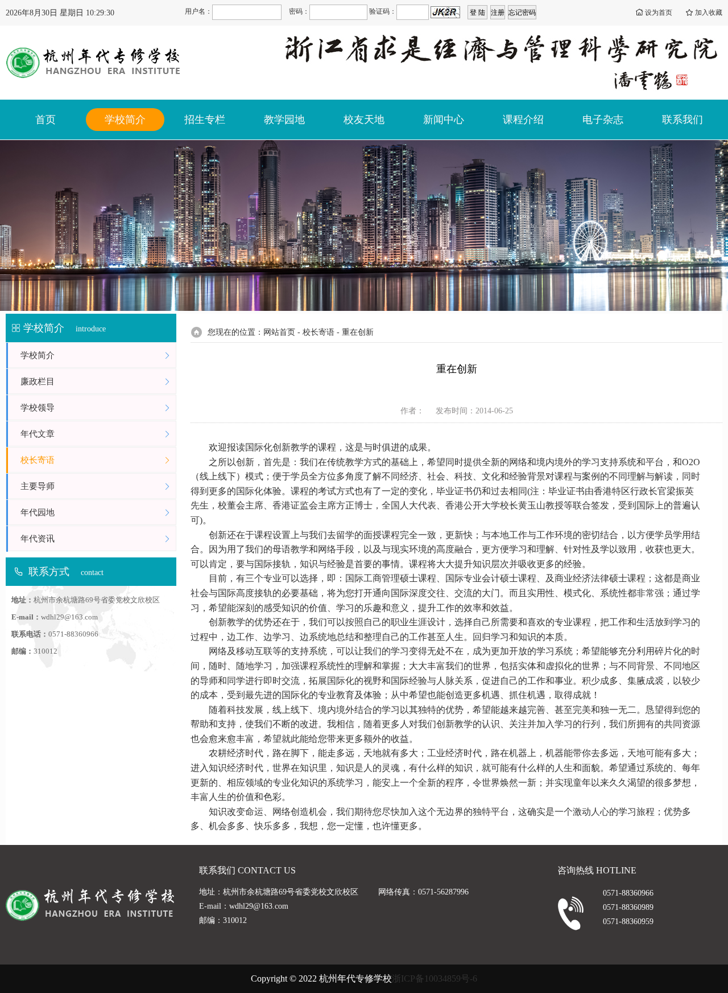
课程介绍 (523, 119)
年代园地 (37, 512)
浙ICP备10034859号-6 (434, 978)
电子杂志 (602, 119)
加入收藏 (708, 13)
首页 (45, 119)
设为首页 (658, 13)
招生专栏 (204, 119)
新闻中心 (443, 119)
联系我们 (682, 119)
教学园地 (284, 119)
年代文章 (37, 433)
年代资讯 (37, 538)
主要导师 (37, 486)
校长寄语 (37, 460)
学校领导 (37, 407)
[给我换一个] (445, 12)
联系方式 (48, 571)
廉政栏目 (37, 381)
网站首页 (279, 332)
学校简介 (125, 119)
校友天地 (364, 119)
